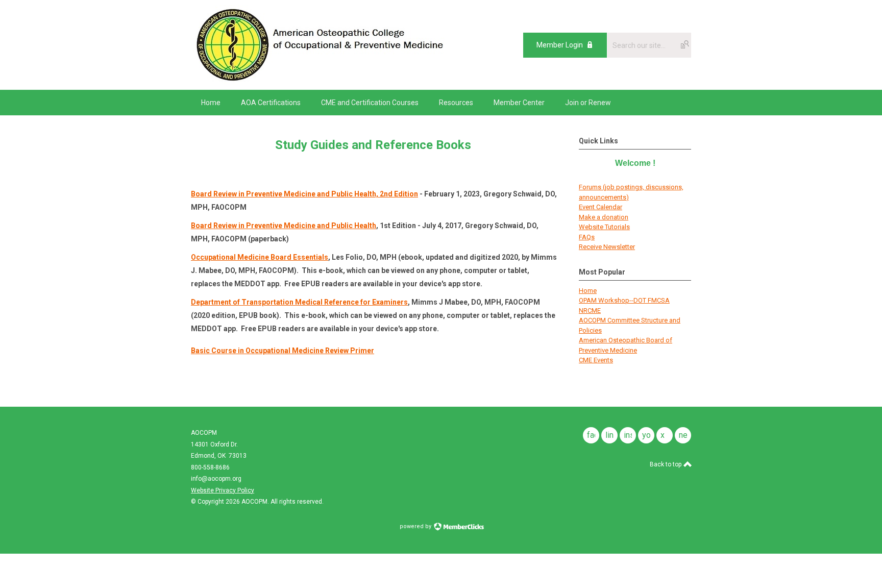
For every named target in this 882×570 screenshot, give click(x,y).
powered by (416, 526)
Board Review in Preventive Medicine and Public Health (283, 225)
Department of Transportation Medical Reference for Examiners (299, 302)
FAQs (587, 237)
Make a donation (603, 217)
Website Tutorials (604, 227)
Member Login (559, 45)
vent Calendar (602, 207)
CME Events (596, 360)
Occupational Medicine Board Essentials (259, 257)
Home (588, 290)
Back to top (666, 464)
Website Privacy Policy (222, 490)
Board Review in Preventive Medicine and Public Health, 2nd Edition (304, 194)
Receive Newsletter (607, 247)
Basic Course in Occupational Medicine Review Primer (282, 350)
